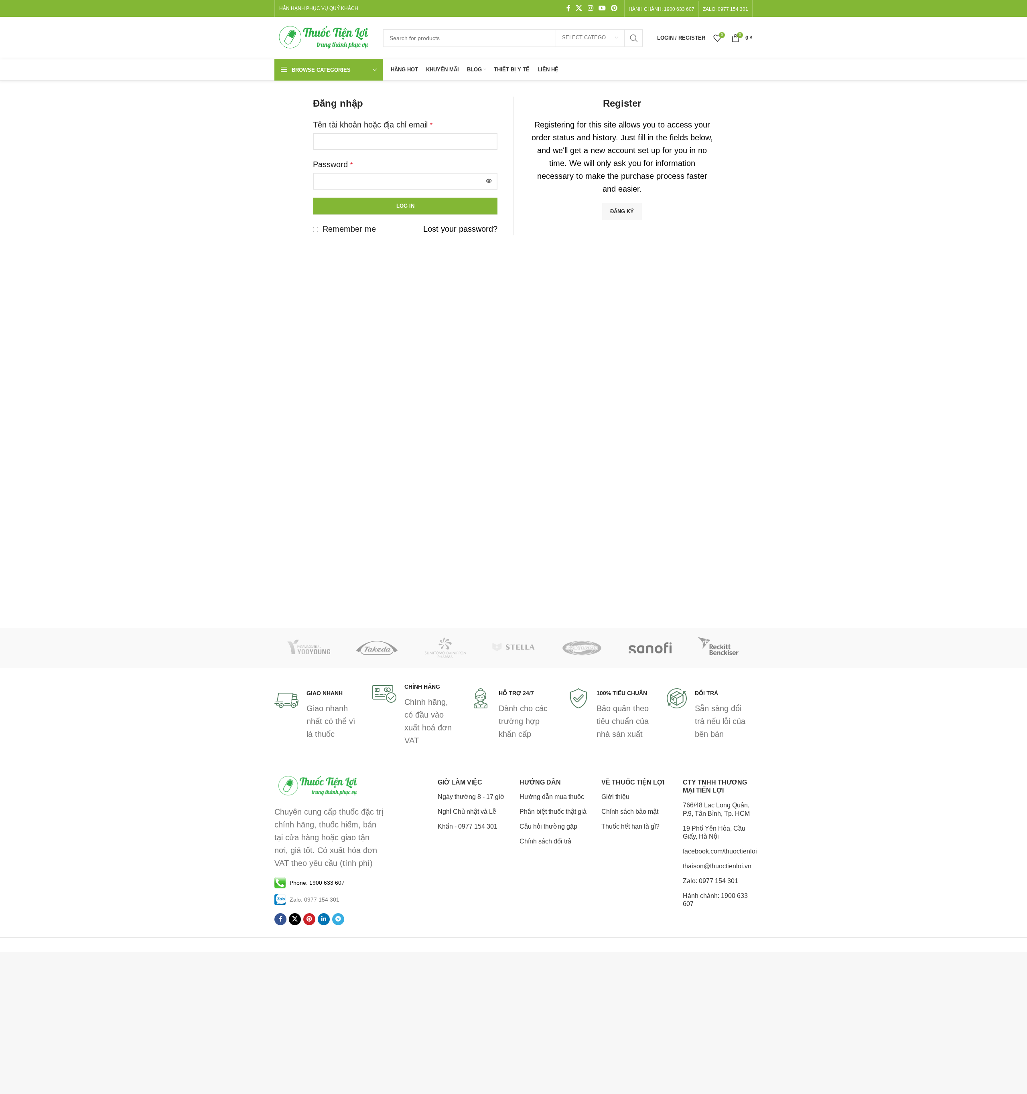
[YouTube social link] (602, 8)
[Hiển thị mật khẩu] (489, 181)
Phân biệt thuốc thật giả (553, 811)
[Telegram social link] (338, 919)
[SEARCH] (634, 38)
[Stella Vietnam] (513, 648)
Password (333, 164)
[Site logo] (324, 37)
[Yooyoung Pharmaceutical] (308, 648)
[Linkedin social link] (324, 919)
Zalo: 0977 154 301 (710, 881)
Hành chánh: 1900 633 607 (661, 9)
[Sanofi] (650, 648)
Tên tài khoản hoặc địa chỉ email (372, 124)
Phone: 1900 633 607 (317, 883)
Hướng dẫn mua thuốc (552, 796)
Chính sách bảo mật (629, 811)
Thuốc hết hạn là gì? (630, 826)
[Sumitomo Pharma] (445, 648)
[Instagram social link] (590, 8)
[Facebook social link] (568, 8)
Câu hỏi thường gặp (548, 826)
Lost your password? (460, 228)
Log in (405, 206)
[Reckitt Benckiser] (718, 648)
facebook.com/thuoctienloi (718, 851)
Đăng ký (622, 211)
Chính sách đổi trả (545, 841)
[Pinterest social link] (614, 8)
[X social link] (579, 8)
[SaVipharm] (582, 648)
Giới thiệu (615, 796)
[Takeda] (377, 648)
